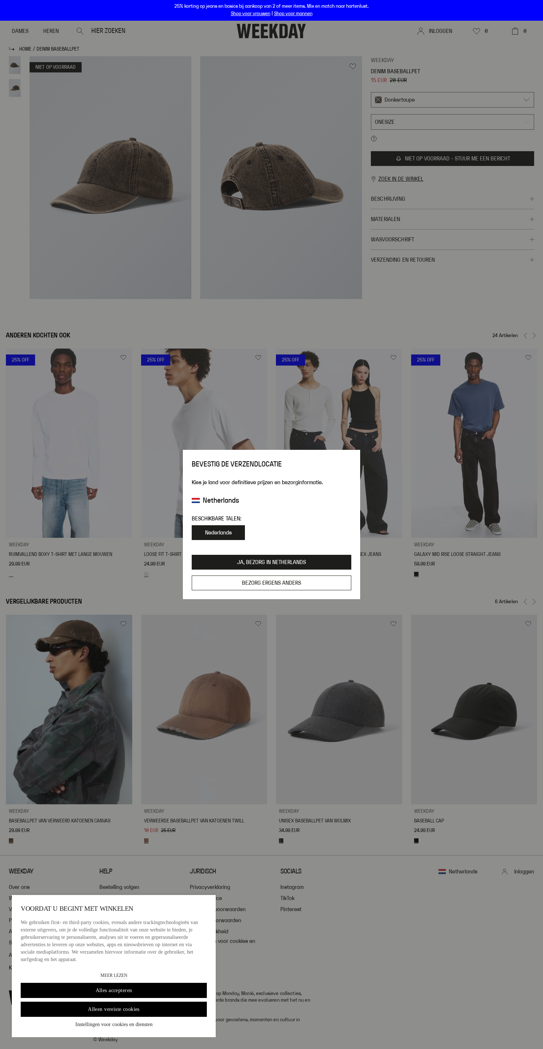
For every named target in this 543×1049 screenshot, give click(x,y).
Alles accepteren (114, 990)
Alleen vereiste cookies (114, 1009)
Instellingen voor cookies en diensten (114, 1024)
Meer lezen (113, 975)
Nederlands (218, 533)
